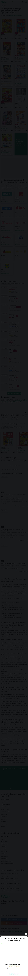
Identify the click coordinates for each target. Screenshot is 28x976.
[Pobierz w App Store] (14, 970)
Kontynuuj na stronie (14, 974)
